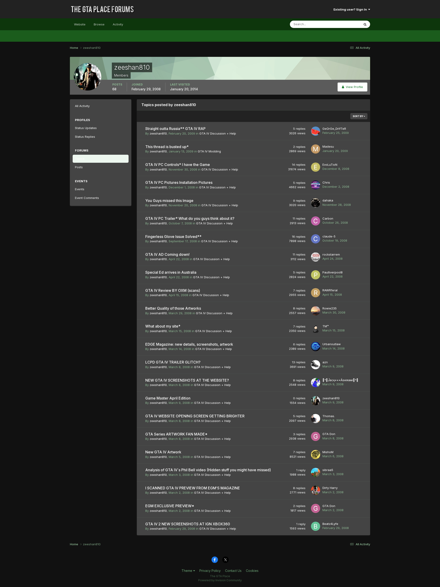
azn (325, 362)
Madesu (328, 146)
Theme (187, 571)
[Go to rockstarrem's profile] (315, 257)
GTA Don (328, 434)
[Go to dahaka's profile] (315, 202)
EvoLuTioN (329, 164)
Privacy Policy (210, 571)
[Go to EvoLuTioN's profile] (315, 167)
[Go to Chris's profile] (315, 185)
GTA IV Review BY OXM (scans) (172, 290)
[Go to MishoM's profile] (315, 454)
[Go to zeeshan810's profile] (315, 400)
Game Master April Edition (167, 398)
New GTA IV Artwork (163, 452)
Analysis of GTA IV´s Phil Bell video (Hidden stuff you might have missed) (208, 470)
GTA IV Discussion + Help (217, 133)
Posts (79, 167)
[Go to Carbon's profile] (315, 221)
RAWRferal (330, 290)
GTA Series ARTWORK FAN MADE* (176, 434)
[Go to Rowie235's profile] (315, 310)
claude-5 (329, 236)
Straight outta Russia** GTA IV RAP (175, 128)
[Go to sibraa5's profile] (315, 472)
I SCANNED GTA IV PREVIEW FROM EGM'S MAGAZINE (192, 488)
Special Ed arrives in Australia (170, 272)
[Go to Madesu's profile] (315, 149)
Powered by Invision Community (220, 580)
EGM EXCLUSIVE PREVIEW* (169, 506)
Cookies (252, 571)
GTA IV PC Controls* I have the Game (177, 164)
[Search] (365, 24)
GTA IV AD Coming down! (167, 254)
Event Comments (87, 198)
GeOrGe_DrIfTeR (334, 128)
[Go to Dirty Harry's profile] (315, 490)
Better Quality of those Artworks (173, 308)
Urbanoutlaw (331, 344)
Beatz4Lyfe (330, 524)
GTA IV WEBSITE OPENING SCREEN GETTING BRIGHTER (195, 416)
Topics (80, 158)
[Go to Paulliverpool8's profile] (315, 274)
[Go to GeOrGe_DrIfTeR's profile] (315, 131)
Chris (326, 182)
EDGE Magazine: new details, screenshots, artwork (189, 344)
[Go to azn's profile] (315, 364)
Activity (118, 24)
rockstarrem (331, 254)
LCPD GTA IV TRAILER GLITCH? (173, 362)
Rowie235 (329, 308)
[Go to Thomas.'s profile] (315, 418)
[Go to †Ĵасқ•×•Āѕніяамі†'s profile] (315, 382)
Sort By (358, 116)
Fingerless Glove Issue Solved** (173, 236)
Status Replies (85, 136)
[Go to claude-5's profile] (315, 238)
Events (79, 189)
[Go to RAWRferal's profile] (315, 292)
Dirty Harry (330, 488)
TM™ (325, 326)
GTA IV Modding (209, 151)
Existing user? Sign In (350, 9)
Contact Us (233, 571)
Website (79, 24)
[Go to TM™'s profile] (315, 328)
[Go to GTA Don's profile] (315, 436)
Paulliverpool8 (332, 272)
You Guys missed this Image (169, 200)
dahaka (327, 200)
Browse (99, 24)
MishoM (327, 452)
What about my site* (162, 326)
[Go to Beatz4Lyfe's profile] (315, 526)
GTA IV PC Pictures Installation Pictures (178, 182)
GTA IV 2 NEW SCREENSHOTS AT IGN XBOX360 (187, 524)
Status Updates (343, 24)
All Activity (82, 106)
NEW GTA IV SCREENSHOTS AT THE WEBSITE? (187, 380)
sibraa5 (327, 470)
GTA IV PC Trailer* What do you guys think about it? (189, 218)
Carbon (327, 218)
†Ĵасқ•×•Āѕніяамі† (340, 380)
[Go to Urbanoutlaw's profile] (315, 346)
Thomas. (328, 416)
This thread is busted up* (167, 146)
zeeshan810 (158, 133)
